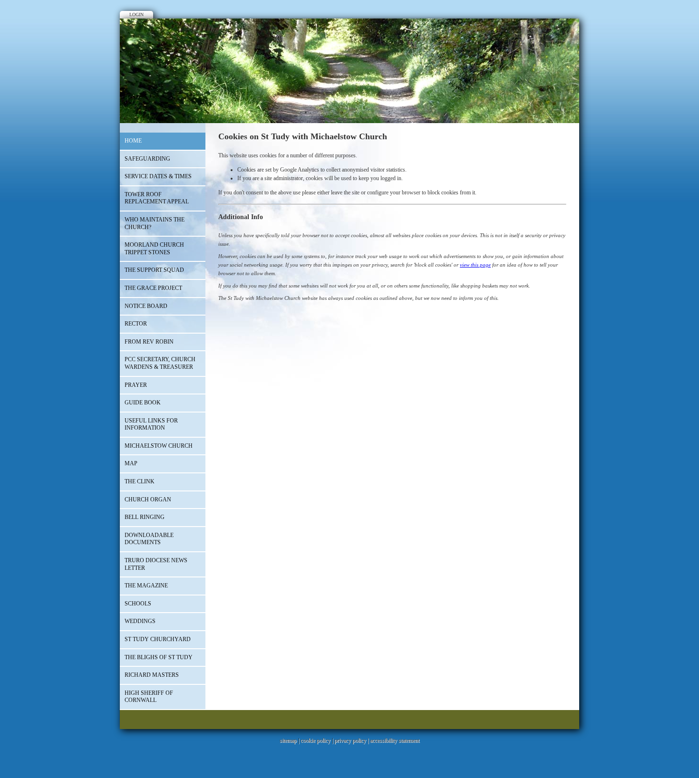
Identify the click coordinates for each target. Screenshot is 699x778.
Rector (136, 323)
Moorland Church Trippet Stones (154, 248)
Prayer (136, 385)
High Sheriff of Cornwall (149, 697)
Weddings (140, 621)
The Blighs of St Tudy (159, 657)
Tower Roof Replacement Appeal (157, 198)
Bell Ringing (145, 517)
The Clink (140, 481)
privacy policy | (352, 740)
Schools (138, 603)
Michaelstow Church (159, 445)
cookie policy (315, 740)
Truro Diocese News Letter (156, 564)
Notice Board (146, 306)
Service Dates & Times (158, 176)
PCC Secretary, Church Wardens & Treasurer (160, 363)
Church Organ (148, 499)
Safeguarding (147, 158)
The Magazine (146, 585)
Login (136, 14)
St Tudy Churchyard (158, 639)
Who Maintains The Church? (154, 223)
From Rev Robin (149, 341)
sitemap (288, 740)
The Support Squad (154, 270)
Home (133, 140)
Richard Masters (152, 675)
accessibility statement (394, 740)
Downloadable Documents (149, 539)
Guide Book (143, 402)
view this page (475, 265)
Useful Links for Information (151, 424)
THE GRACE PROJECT (153, 288)
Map (131, 463)
